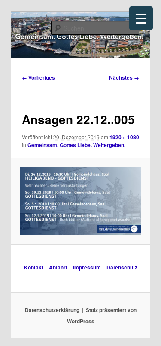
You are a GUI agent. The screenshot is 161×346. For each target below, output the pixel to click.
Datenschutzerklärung (52, 310)
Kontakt (33, 267)
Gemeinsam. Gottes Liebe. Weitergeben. (76, 145)
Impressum (87, 267)
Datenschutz (121, 267)
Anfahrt (58, 267)
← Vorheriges (38, 77)
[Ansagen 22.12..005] (80, 201)
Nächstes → (124, 77)
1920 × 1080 (124, 137)
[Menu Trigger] (141, 18)
